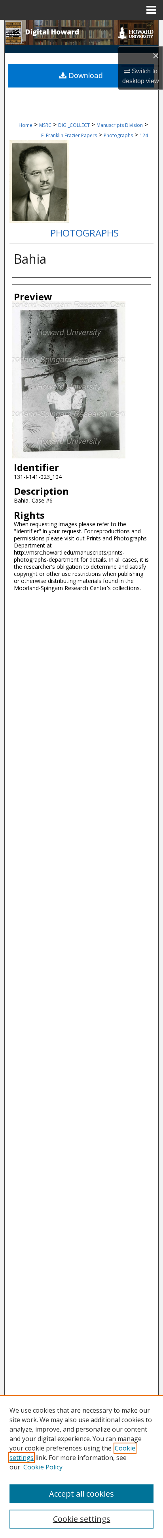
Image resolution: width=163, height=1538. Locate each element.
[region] (81, 1466)
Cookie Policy (43, 1467)
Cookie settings (81, 1519)
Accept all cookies (81, 1493)
